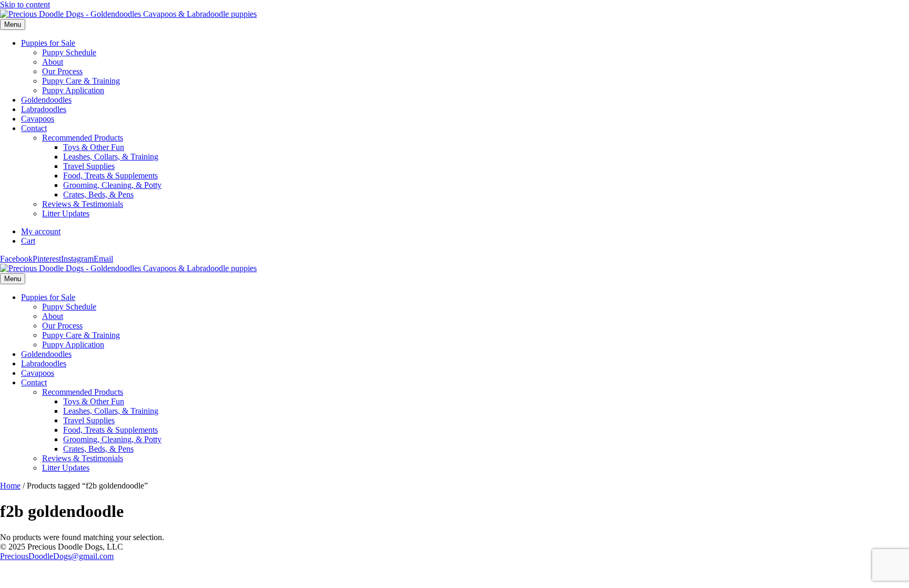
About (52, 61)
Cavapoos (37, 118)
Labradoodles (43, 109)
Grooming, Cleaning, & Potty (112, 185)
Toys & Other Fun (93, 147)
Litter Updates (65, 213)
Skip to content (25, 4)
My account (40, 231)
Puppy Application (73, 90)
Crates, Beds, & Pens (98, 194)
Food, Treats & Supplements (110, 175)
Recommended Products (82, 137)
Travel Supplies (89, 166)
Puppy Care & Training (81, 80)
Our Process (62, 71)
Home (10, 485)
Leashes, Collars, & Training (110, 156)
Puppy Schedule (69, 52)
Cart (28, 240)
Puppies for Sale (48, 42)
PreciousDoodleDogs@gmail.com (57, 556)
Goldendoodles (46, 99)
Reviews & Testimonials (82, 204)
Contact (34, 128)
